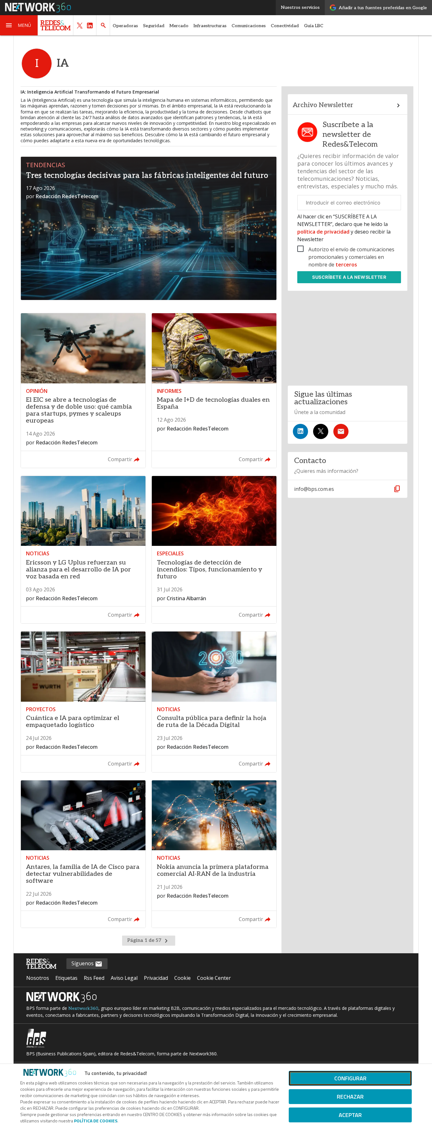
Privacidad (156, 977)
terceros (346, 264)
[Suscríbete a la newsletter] (341, 431)
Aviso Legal (124, 977)
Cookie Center (214, 977)
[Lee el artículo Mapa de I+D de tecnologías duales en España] (214, 390)
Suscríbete (349, 277)
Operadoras (125, 25)
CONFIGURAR (350, 1078)
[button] (19, 25)
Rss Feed (94, 977)
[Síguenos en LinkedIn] (300, 431)
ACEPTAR (350, 1115)
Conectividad (285, 25)
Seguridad (153, 25)
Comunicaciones (248, 25)
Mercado (179, 25)
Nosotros (37, 977)
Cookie (182, 977)
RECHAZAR (350, 1096)
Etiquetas (66, 977)
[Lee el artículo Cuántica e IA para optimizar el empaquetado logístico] (83, 702)
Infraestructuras (210, 25)
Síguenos (83, 963)
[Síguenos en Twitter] (320, 431)
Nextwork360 (83, 1008)
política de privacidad (324, 231)
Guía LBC (313, 25)
